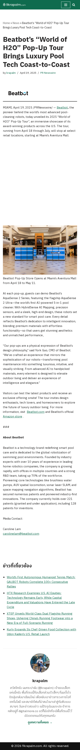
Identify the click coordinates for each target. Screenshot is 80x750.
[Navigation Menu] (65, 5)
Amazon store (12, 416)
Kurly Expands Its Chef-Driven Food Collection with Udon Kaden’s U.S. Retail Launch (41, 632)
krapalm (11, 73)
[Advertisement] (40, 183)
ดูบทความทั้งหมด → (40, 722)
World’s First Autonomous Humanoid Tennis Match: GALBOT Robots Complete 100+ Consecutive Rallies (41, 582)
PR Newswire (48, 73)
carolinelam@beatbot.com (21, 533)
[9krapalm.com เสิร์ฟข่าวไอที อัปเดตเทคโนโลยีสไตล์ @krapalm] (14, 5)
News (16, 23)
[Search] (73, 4)
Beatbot (62, 107)
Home (6, 23)
